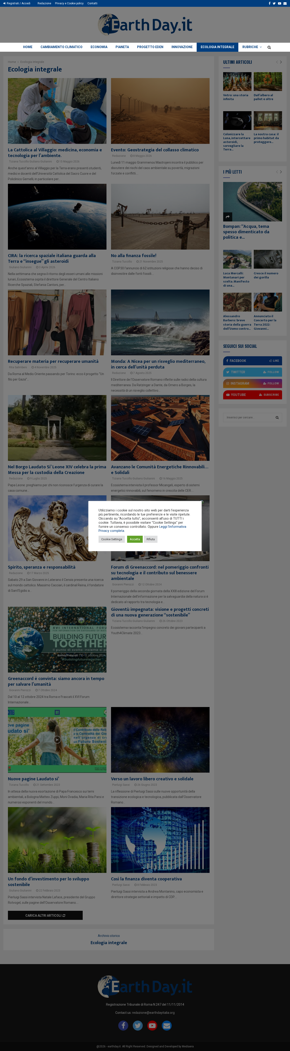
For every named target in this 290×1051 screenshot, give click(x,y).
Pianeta (122, 47)
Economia (99, 47)
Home (27, 47)
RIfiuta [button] (151, 539)
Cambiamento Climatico (61, 47)
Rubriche (250, 47)
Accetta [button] (135, 539)
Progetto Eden (150, 47)
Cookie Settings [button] (111, 539)
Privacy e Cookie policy (69, 3)
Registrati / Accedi (18, 3)
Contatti (92, 3)
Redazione (44, 3)
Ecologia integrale (217, 47)
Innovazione (182, 47)
